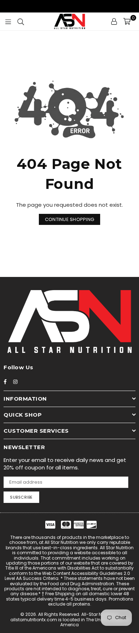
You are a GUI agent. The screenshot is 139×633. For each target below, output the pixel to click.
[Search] (20, 21)
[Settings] (114, 21)
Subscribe (21, 497)
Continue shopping (69, 219)
